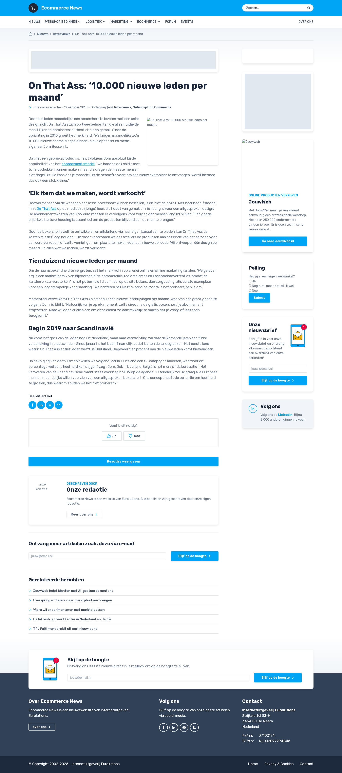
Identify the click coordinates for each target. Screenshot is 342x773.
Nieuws (34, 22)
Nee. (255, 290)
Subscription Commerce (152, 107)
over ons (40, 727)
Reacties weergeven (123, 461)
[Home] (32, 34)
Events (187, 22)
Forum (170, 22)
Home (253, 764)
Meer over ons (82, 514)
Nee (137, 436)
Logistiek (94, 22)
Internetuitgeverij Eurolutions (95, 764)
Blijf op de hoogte (192, 556)
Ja (114, 436)
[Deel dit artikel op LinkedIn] (41, 405)
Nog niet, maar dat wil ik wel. (273, 286)
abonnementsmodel (78, 164)
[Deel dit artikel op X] (50, 405)
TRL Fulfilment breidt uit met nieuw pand (65, 629)
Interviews (61, 34)
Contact (307, 764)
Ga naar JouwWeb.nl (278, 241)
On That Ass (46, 208)
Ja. (254, 281)
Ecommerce (147, 22)
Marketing (119, 22)
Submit (259, 298)
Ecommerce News (62, 8)
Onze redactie (86, 489)
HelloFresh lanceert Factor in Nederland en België (72, 619)
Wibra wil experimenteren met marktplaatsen (69, 610)
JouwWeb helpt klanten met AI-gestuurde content (73, 591)
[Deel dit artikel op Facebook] (32, 405)
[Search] (309, 7)
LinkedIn (285, 415)
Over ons (306, 22)
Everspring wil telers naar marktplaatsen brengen (72, 600)
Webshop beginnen (61, 22)
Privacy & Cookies (279, 764)
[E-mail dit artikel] (59, 405)
